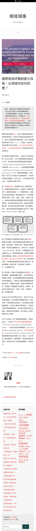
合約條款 (19, 353)
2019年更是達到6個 (14, 148)
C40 (9, 327)
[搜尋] (25, 526)
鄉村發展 (26, 460)
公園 (20, 428)
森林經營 (28, 438)
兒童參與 (25, 417)
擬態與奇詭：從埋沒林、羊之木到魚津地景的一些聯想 (10, 417)
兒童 (20, 417)
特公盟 (20, 449)
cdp (3, 397)
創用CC (26, 428)
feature (21, 415)
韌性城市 (22, 462)
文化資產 (29, 436)
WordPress (12, 519)
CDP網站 (11, 357)
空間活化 (21, 454)
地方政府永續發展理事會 (23, 322)
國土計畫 (21, 431)
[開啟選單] (18, 32)
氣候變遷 (22, 446)
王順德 (18, 383)
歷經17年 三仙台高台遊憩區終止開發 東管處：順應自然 (10, 462)
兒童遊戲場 (23, 422)
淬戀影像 (14, 517)
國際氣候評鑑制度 (10, 397)
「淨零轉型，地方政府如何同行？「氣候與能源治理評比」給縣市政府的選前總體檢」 (17, 118)
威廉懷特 (22, 436)
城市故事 (22, 433)
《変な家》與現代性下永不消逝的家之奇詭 (10, 427)
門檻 (29, 239)
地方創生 (28, 431)
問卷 (28, 272)
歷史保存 (20, 441)
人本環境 (28, 414)
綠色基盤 (26, 454)
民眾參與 (23, 443)
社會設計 (29, 451)
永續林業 (27, 446)
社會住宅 (22, 451)
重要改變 (10, 186)
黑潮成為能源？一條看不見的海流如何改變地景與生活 (10, 507)
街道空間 (23, 456)
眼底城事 (18, 16)
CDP (14, 134)
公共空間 (24, 425)
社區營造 (25, 449)
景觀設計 (22, 438)
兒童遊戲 (21, 420)
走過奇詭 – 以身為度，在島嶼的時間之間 (10, 437)
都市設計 (21, 460)
